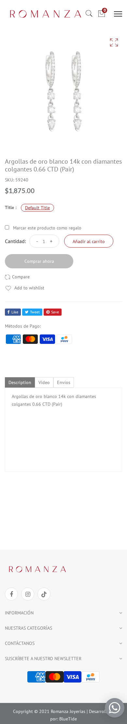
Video (44, 382)
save (55, 311)
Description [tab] (19, 382)
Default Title (37, 208)
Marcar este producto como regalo (47, 228)
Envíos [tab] (63, 382)
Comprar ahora (39, 261)
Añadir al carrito (89, 241)
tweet (35, 311)
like (14, 311)
